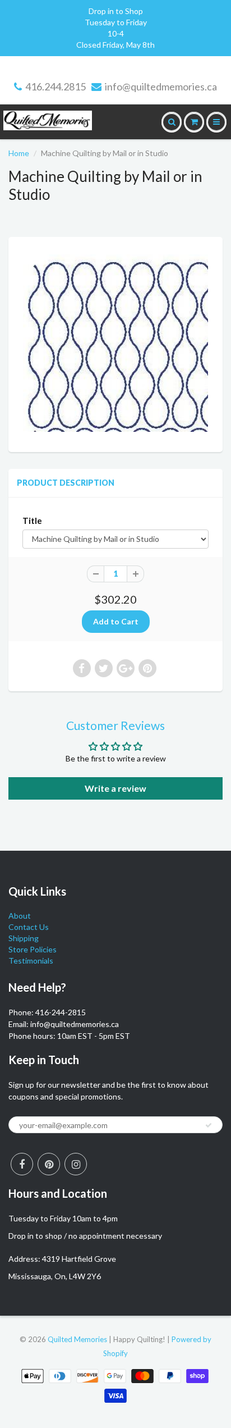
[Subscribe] (208, 1125)
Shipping (23, 938)
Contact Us (28, 927)
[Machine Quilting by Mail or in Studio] (115, 343)
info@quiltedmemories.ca (161, 86)
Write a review (115, 788)
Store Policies (32, 949)
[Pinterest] (49, 1164)
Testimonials (30, 960)
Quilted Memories (77, 1339)
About (19, 915)
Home (18, 153)
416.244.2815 (55, 86)
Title (32, 520)
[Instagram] (75, 1164)
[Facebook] (22, 1164)
